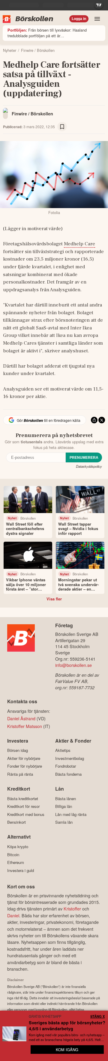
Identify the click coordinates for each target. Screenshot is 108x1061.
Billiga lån (63, 806)
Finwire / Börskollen (32, 114)
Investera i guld (20, 870)
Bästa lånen (65, 798)
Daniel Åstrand (21, 718)
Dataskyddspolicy (89, 466)
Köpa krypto (17, 846)
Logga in (79, 19)
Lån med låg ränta (70, 814)
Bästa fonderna (68, 774)
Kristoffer (72, 908)
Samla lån (64, 822)
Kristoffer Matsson (24, 726)
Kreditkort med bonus (25, 814)
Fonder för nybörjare (24, 766)
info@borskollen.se (73, 665)
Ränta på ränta (20, 774)
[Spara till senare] (62, 126)
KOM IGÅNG (67, 1049)
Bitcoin (13, 854)
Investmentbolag (69, 758)
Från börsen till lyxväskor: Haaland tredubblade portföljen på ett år (47, 32)
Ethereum (15, 862)
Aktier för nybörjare (23, 758)
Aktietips (62, 750)
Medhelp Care (79, 244)
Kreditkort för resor (23, 806)
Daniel (13, 915)
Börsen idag (17, 750)
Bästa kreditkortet (22, 798)
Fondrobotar (65, 766)
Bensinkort (16, 822)
